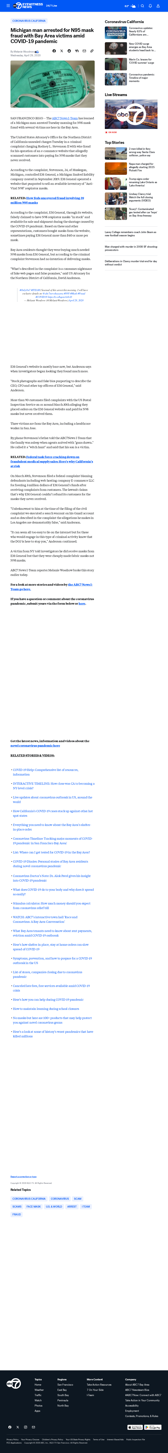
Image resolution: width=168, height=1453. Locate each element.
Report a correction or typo (23, 1176)
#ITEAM (35, 290)
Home (38, 1384)
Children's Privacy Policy (52, 1440)
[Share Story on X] (61, 51)
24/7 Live (51, 5)
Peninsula (62, 1400)
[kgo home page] (14, 1383)
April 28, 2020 (76, 300)
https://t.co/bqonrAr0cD (60, 296)
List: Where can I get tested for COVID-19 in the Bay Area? (51, 852)
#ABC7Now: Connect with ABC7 (143, 1395)
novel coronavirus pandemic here (35, 745)
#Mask (73, 293)
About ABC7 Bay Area (137, 1384)
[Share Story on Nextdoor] (77, 51)
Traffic (38, 1395)
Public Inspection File (135, 1440)
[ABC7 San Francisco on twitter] (17, 1427)
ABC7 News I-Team (65, 118)
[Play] (131, 114)
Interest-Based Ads (115, 1440)
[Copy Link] (92, 51)
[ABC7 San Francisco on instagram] (25, 1427)
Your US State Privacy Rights (78, 1440)
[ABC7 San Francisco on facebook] (10, 1427)
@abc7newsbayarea (52, 293)
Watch (38, 1400)
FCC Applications (14, 1443)
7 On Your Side (95, 1390)
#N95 (67, 293)
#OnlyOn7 (25, 290)
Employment (132, 1411)
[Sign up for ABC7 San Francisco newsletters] (33, 1427)
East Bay (62, 1390)
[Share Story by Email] (84, 51)
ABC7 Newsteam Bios (137, 1390)
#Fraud (81, 293)
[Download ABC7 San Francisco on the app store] (135, 1427)
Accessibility (132, 1405)
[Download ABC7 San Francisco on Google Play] (152, 1427)
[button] (8, 5)
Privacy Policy (13, 1440)
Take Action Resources (99, 1384)
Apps (37, 1411)
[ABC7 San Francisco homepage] (28, 5)
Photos (38, 1405)
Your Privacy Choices (30, 1440)
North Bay (63, 1405)
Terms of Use (98, 1440)
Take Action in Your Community (142, 1400)
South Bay (63, 1395)
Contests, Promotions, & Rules (141, 1416)
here (82, 603)
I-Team (90, 1395)
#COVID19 (41, 296)
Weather (39, 1390)
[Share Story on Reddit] (69, 51)
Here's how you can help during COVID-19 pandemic (48, 999)
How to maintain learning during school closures (46, 1008)
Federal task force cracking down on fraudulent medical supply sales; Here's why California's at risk (51, 461)
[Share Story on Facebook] (54, 51)
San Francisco (65, 1384)
